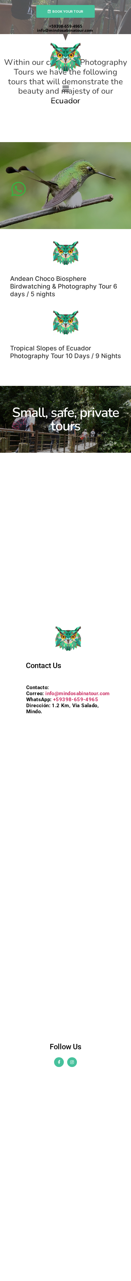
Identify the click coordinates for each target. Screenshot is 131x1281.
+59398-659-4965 (65, 26)
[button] (65, 89)
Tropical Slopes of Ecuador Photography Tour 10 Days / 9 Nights (65, 352)
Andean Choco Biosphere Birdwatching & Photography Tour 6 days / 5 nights (63, 286)
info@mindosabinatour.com (65, 30)
